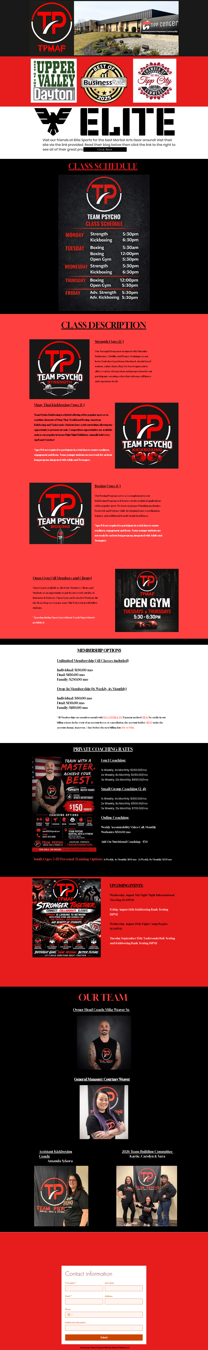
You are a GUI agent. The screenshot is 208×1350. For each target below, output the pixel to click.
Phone (68, 1309)
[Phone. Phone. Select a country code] (70, 1314)
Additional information (75, 1322)
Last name (109, 1283)
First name (70, 1283)
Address (109, 1296)
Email (68, 1296)
